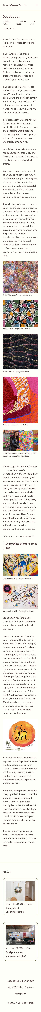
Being (8, 904)
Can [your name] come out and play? (16, 954)
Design (5, 28)
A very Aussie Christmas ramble (15, 910)
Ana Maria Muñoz (16, 5)
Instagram (20, 993)
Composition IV (11, 473)
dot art (33, 156)
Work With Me (15, 987)
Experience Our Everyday (20, 980)
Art (14, 28)
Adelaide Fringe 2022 (20, 456)
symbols (25, 237)
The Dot (23, 639)
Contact (29, 987)
